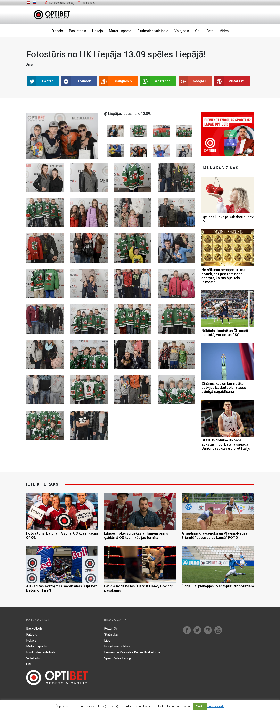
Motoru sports (120, 31)
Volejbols (181, 31)
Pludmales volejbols (152, 31)
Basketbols (77, 31)
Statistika (111, 634)
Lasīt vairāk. (215, 706)
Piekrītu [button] (200, 706)
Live (107, 640)
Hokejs (97, 31)
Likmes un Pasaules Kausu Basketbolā (132, 652)
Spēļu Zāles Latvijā (118, 658)
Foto (210, 31)
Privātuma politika (117, 646)
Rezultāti (110, 628)
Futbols (57, 31)
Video (224, 31)
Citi (197, 31)
